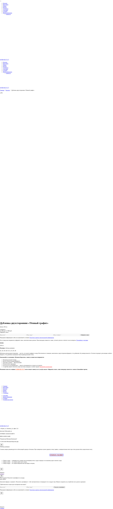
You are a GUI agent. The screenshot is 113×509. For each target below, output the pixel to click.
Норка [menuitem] (4, 6)
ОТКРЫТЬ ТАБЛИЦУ (56, 455)
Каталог (5, 62)
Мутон (5, 66)
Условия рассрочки (8, 399)
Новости (8, 73)
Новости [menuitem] (8, 14)
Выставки (5, 63)
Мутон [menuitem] (5, 7)
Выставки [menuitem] (5, 4)
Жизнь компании (7, 72)
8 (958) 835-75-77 (4, 59)
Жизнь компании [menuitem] (7, 13)
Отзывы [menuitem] (5, 11)
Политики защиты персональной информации (42, 337)
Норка (4, 65)
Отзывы (5, 70)
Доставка (5, 69)
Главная (2, 90)
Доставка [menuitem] (5, 10)
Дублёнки (5, 67)
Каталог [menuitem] (5, 3)
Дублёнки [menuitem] (5, 8)
